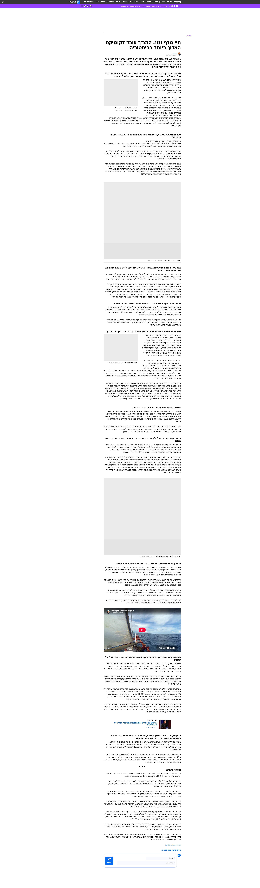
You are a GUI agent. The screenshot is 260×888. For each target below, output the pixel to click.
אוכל (131, 2)
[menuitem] (168, 2)
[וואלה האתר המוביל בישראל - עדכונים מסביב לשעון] (177, 2)
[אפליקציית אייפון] (87, 6)
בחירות (155, 2)
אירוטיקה (168, 845)
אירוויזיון (158, 6)
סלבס (142, 2)
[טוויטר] (85, 6)
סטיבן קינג (174, 845)
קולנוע (148, 6)
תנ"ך (179, 845)
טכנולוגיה (111, 2)
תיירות (118, 2)
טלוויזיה (164, 6)
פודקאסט (133, 6)
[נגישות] (3, 2)
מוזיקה (153, 6)
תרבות (149, 2)
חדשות (169, 2)
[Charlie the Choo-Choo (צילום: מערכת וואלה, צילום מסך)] (142, 222)
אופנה (103, 2)
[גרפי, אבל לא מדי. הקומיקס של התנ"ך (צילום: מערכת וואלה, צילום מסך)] (142, 518)
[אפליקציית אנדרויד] (90, 6)
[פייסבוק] (82, 6)
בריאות (125, 2)
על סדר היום (141, 6)
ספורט (163, 2)
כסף (136, 2)
